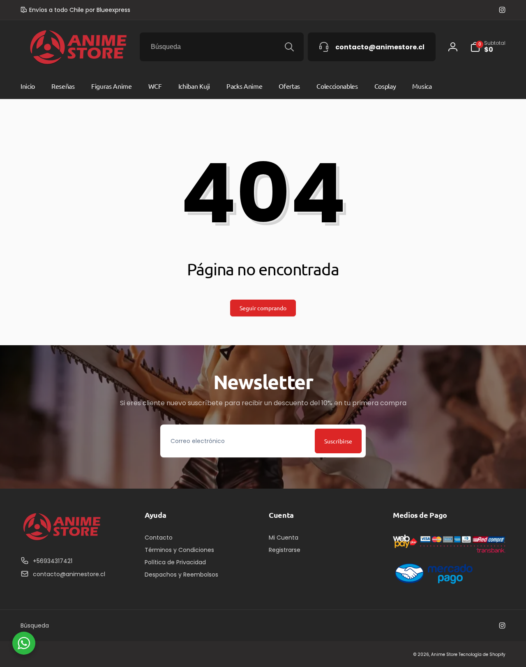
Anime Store (444, 654)
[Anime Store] (62, 540)
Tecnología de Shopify (482, 654)
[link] (75, 9)
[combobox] (222, 46)
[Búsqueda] (289, 47)
